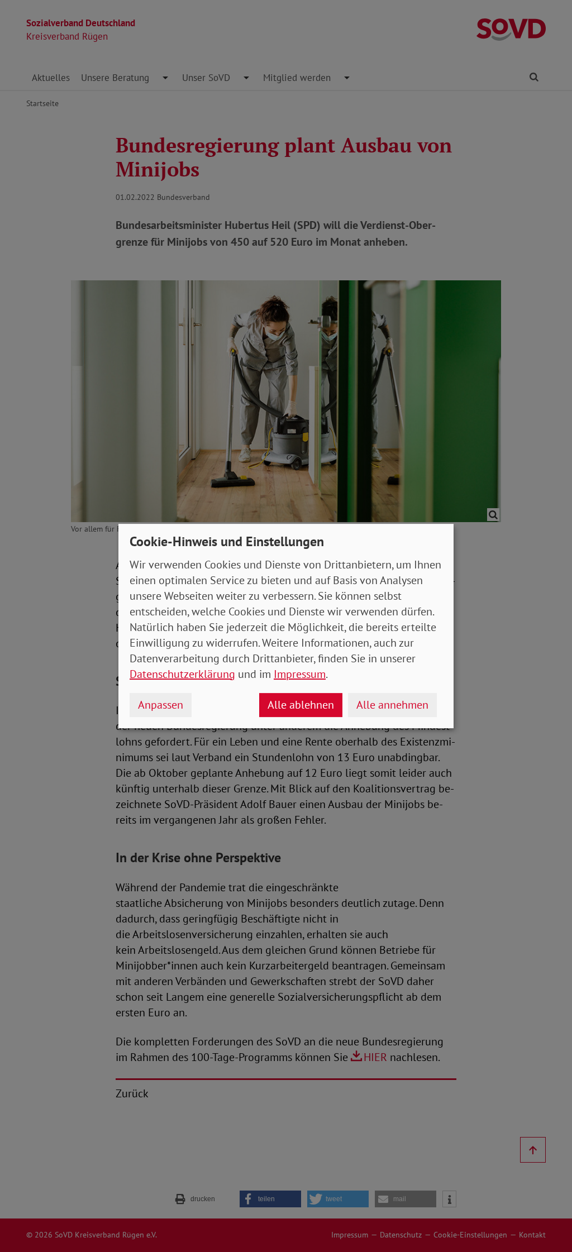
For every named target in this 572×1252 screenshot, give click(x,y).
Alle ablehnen (301, 704)
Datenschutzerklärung (182, 674)
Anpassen (160, 704)
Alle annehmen (392, 704)
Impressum (300, 674)
